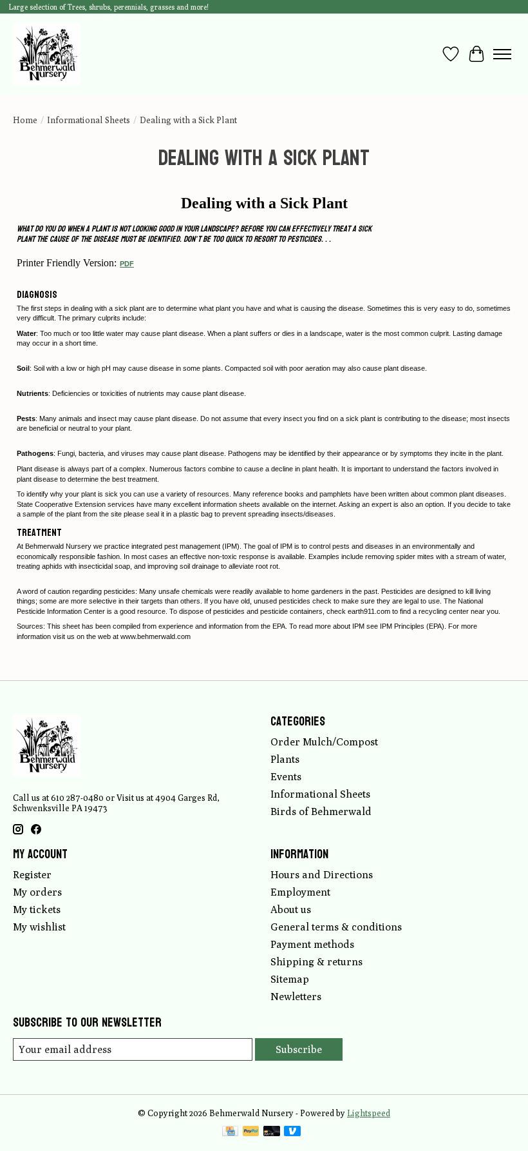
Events (285, 777)
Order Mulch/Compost (324, 742)
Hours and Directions (321, 875)
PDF (127, 264)
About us (290, 909)
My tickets (37, 909)
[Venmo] (292, 1132)
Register (32, 875)
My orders (37, 892)
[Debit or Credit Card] (271, 1132)
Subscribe (299, 1049)
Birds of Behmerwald (321, 811)
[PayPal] (251, 1132)
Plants (284, 759)
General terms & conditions (336, 927)
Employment (300, 892)
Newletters (295, 996)
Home (25, 120)
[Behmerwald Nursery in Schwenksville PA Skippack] (46, 53)
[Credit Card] (230, 1132)
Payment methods (312, 944)
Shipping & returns (316, 962)
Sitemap (289, 979)
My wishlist (39, 927)
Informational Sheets (88, 120)
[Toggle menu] (502, 54)
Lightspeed (368, 1113)
